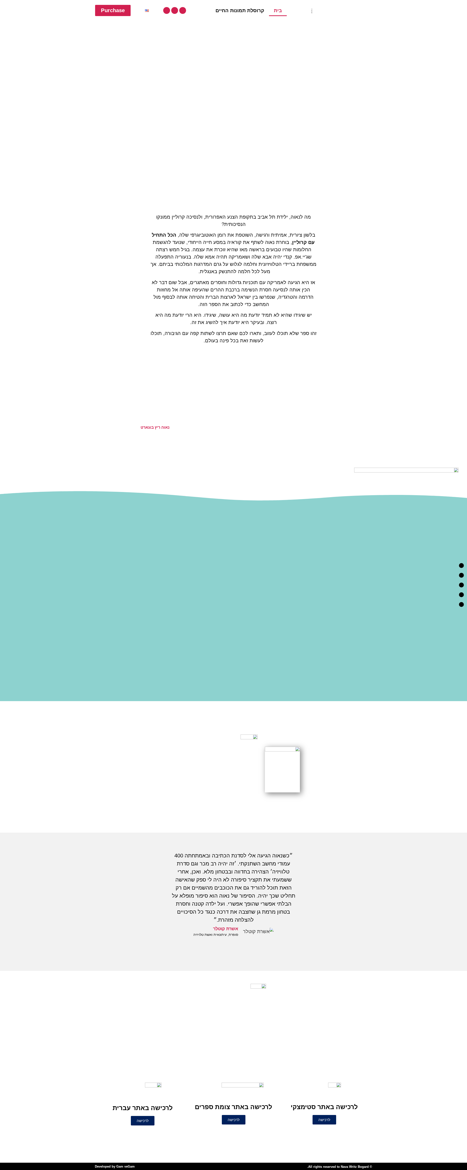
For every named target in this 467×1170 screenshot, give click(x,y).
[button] (41, 426)
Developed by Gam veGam (115, 1166)
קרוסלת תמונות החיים (240, 10)
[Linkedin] (166, 10)
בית (278, 10)
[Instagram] (174, 10)
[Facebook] (182, 10)
